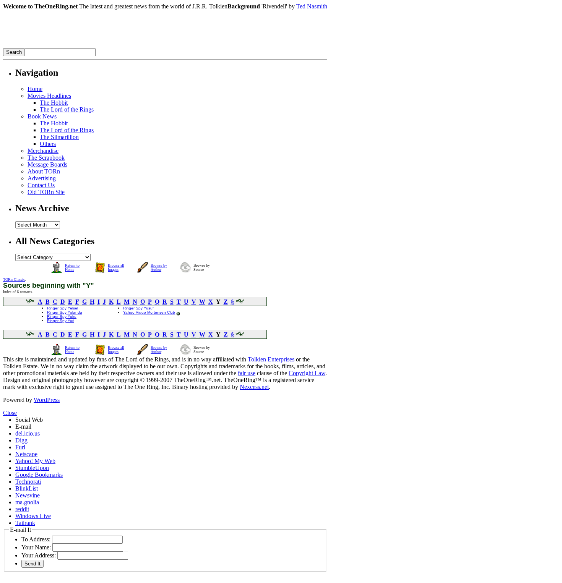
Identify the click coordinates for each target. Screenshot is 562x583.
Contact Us (41, 185)
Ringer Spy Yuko (61, 316)
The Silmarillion (59, 137)
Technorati (28, 481)
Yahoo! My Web (35, 461)
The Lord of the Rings (67, 109)
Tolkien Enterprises (271, 359)
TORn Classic (14, 279)
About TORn (44, 171)
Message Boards (47, 164)
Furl (20, 447)
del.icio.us (27, 433)
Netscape (26, 454)
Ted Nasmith (311, 6)
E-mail (23, 426)
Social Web (29, 419)
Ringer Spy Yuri (60, 321)
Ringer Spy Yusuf (138, 308)
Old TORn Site (46, 192)
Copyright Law (307, 373)
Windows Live (33, 516)
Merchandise (43, 150)
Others (48, 144)
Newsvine (27, 495)
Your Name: (36, 547)
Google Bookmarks (39, 474)
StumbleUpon (32, 468)
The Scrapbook (46, 157)
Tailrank (25, 523)
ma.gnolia (27, 502)
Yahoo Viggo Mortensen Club (149, 312)
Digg (21, 440)
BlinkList (26, 488)
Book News (42, 116)
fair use (246, 373)
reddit (22, 509)
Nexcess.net (254, 387)
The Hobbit (54, 102)
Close (10, 413)
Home (35, 89)
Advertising (42, 178)
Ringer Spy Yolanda (64, 312)
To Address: (35, 539)
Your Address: (38, 555)
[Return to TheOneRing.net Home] (117, 46)
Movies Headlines (49, 95)
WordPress (47, 400)
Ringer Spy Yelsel (62, 308)
